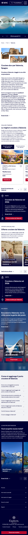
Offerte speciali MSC (15, 36)
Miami (7, 139)
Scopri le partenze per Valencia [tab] (20, 147)
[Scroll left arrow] (2, 36)
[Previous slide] (19, 367)
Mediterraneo (20, 133)
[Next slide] (25, 271)
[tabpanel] (14, 170)
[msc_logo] (4, 3)
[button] (21, 166)
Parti (7, 36)
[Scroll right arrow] (25, 36)
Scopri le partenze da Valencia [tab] (7, 147)
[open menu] (25, 3)
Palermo (9, 135)
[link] (5, 264)
